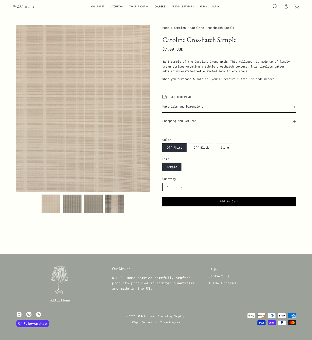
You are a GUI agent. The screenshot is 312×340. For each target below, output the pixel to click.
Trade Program (222, 283)
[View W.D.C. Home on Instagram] (19, 314)
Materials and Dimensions (182, 106)
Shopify (179, 316)
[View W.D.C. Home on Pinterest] (29, 314)
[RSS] (38, 314)
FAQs (212, 269)
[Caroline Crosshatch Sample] (50, 203)
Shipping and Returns (179, 121)
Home (165, 28)
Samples (180, 28)
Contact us (219, 276)
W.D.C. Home (23, 6)
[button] (98, 6)
